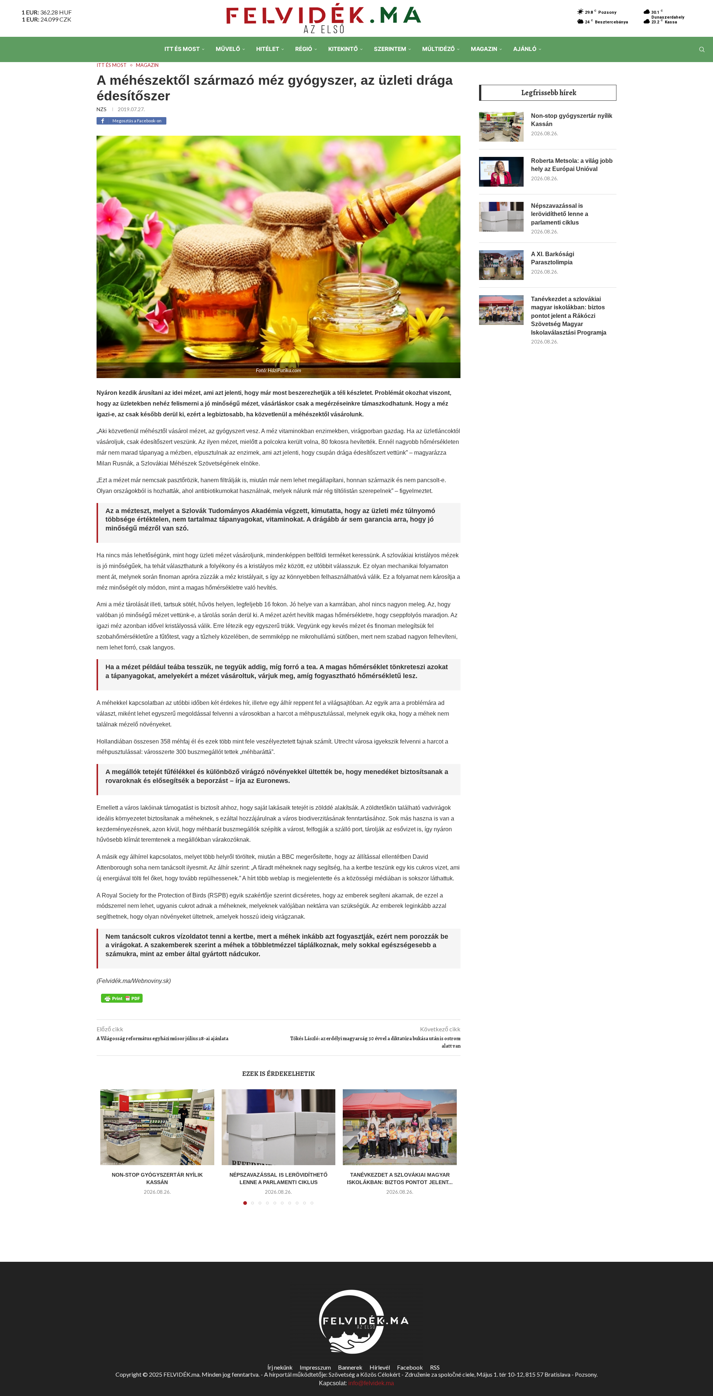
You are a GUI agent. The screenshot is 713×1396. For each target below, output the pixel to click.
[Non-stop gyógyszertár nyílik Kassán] (157, 1127)
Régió (303, 48)
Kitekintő (343, 48)
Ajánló (525, 48)
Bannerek (350, 1367)
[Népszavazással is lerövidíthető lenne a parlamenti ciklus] (279, 1127)
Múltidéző (438, 48)
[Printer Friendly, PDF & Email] (122, 998)
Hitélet (267, 48)
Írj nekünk (280, 1367)
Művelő (228, 48)
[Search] (702, 49)
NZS (102, 109)
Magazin (484, 48)
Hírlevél (379, 1367)
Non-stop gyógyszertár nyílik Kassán (571, 120)
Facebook (410, 1367)
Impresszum (315, 1367)
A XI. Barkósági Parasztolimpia (552, 258)
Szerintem (390, 48)
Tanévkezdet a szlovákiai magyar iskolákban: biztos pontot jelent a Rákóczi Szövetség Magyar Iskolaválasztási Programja (568, 316)
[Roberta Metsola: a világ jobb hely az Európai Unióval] (501, 172)
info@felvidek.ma (371, 1383)
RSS (435, 1367)
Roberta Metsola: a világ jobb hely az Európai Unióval (572, 165)
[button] (110, 1151)
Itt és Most (182, 48)
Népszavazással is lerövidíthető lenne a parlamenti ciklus (559, 214)
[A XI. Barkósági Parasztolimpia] (501, 265)
